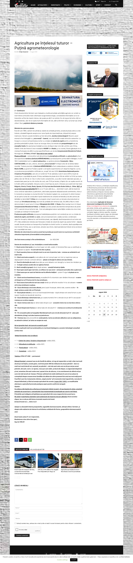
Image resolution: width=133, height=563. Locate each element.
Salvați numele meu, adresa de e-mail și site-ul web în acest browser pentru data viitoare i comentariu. (49, 523)
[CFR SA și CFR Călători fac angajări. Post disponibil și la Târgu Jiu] (48, 461)
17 (89, 311)
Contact (107, 5)
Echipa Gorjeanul (23, 52)
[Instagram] (19, 1)
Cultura (88, 5)
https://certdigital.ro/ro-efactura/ (98, 206)
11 (94, 307)
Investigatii (55, 5)
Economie (77, 5)
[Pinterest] (25, 440)
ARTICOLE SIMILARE (22, 449)
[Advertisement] (66, 21)
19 (100, 311)
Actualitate (42, 5)
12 (100, 307)
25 (94, 315)
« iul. (88, 321)
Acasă (33, 5)
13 (104, 307)
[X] (21, 440)
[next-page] (19, 477)
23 (116, 311)
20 (104, 311)
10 (89, 307)
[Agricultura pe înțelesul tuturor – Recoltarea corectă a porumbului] (71, 461)
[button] (116, 5)
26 (100, 315)
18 (94, 311)
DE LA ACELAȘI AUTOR (37, 449)
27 (104, 315)
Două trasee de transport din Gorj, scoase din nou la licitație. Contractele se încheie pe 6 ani (24, 471)
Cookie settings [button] (62, 560)
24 (89, 315)
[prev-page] (16, 477)
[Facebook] (16, 1)
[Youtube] (22, 1)
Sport (98, 5)
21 (108, 311)
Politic (67, 5)
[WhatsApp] (30, 440)
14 (108, 307)
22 (112, 311)
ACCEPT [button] (73, 560)
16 (116, 307)
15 (112, 307)
